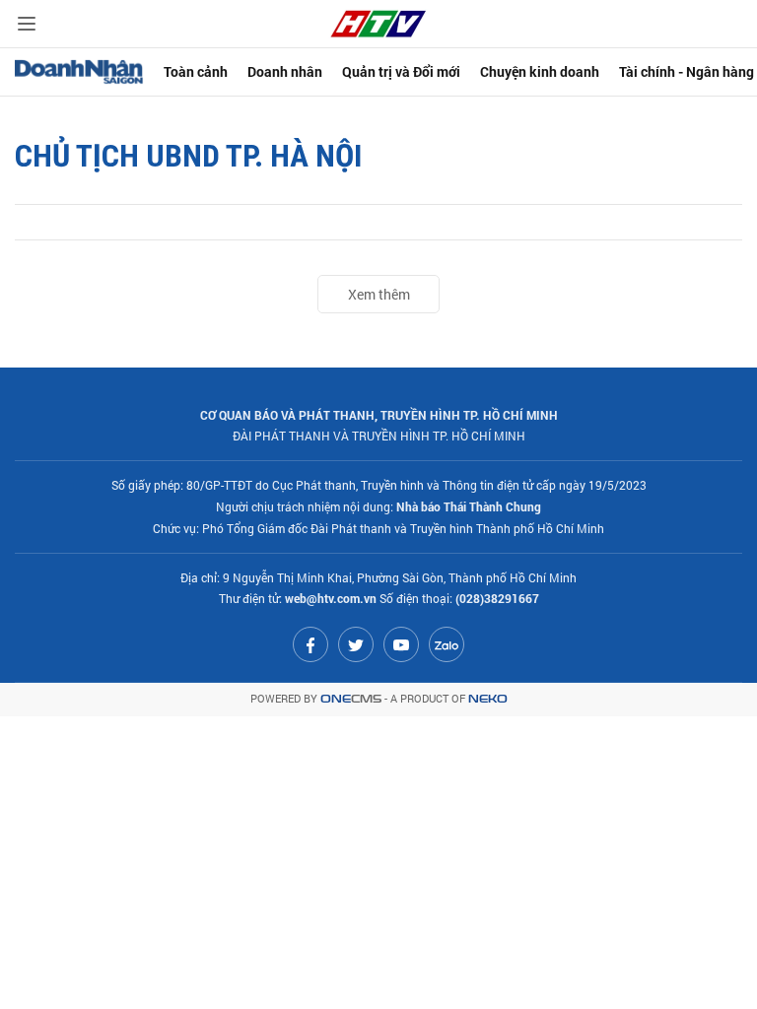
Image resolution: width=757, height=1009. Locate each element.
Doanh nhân (284, 71)
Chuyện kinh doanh (539, 71)
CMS (350, 699)
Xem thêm (379, 294)
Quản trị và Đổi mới (401, 71)
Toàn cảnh (196, 71)
